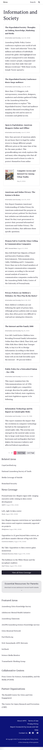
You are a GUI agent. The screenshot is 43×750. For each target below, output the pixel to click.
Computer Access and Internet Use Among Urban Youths (26, 174)
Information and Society (13, 38)
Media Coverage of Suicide (12, 477)
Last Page (30, 453)
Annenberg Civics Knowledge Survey (16, 606)
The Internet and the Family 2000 (19, 326)
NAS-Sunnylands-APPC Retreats (15, 643)
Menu (5, 2)
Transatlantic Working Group (13, 661)
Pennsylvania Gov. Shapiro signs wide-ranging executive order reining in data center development (20, 499)
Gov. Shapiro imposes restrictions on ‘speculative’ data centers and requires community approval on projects (21, 523)
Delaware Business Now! (9, 554)
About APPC (22, 721)
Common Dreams (8, 541)
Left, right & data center (12, 511)
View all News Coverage (21, 572)
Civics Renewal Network (11, 631)
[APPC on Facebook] (30, 733)
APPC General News (11, 248)
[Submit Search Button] (39, 2)
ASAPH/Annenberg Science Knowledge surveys (20, 625)
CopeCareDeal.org (9, 465)
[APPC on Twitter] (33, 733)
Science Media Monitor (11, 655)
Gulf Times (5, 566)
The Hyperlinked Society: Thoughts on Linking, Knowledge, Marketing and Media (20, 30)
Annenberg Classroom (11, 618)
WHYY (4, 505)
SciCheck (5, 649)
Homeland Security (9, 483)
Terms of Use (33, 721)
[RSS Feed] (37, 733)
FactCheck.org (7, 637)
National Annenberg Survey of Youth (16, 471)
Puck (3, 514)
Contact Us (23, 733)
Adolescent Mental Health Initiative (16, 612)
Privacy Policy (32, 724)
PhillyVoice (5, 529)
